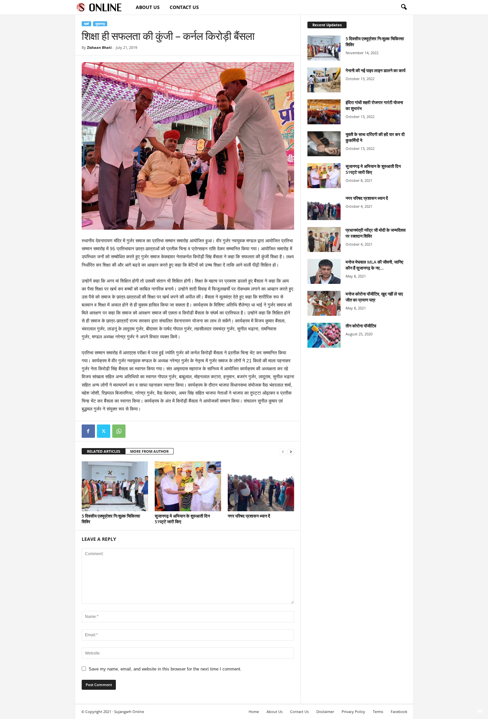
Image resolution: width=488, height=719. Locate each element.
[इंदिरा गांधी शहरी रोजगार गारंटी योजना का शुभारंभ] (324, 111)
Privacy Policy (353, 711)
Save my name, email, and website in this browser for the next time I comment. (165, 668)
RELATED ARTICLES (103, 451)
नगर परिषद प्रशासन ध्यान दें (249, 516)
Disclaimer (325, 711)
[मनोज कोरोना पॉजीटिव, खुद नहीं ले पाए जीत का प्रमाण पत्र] (324, 303)
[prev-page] (283, 451)
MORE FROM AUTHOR (149, 451)
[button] (403, 7)
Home (254, 711)
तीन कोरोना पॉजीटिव (361, 326)
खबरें (86, 24)
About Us (148, 7)
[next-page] (290, 451)
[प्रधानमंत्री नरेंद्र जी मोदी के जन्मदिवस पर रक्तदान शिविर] (324, 239)
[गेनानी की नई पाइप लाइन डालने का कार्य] (324, 79)
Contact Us (184, 7)
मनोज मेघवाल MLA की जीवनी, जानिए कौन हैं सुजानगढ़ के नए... (374, 265)
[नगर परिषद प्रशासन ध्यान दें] (261, 486)
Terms (378, 711)
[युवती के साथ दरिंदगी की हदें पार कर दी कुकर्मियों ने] (324, 143)
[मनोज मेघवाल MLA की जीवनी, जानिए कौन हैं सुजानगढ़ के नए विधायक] (324, 271)
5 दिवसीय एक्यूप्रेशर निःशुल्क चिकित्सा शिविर (111, 519)
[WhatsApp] (118, 431)
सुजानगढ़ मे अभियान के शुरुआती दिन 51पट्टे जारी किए (182, 519)
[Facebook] (88, 431)
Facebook (399, 711)
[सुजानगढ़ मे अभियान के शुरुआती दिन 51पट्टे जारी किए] (188, 486)
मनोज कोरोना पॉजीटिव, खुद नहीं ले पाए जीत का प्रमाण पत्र (374, 297)
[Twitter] (103, 431)
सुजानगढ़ (100, 24)
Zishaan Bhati (99, 47)
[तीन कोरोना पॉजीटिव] (324, 335)
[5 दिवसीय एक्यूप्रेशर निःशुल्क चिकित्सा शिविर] (115, 486)
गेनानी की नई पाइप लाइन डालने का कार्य (375, 70)
